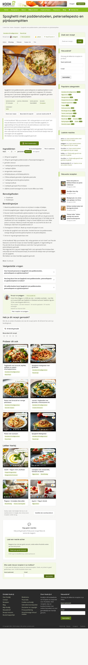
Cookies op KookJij (27, 602)
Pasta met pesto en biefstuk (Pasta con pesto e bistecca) (74, 183)
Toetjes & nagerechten (10, 472)
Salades (78, 121)
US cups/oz (36, 151)
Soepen (65, 105)
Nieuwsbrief (6, 610)
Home (6, 10)
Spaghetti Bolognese (39, 434)
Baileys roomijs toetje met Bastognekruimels (75, 207)
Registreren (80, 4)
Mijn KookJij (6, 607)
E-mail (26, 572)
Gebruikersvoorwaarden (30, 605)
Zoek (79, 41)
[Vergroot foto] (5, 82)
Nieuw (23, 10)
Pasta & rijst (23, 33)
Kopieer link (27, 42)
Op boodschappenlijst (35, 148)
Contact (5, 600)
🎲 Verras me (73, 10)
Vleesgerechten (67, 97)
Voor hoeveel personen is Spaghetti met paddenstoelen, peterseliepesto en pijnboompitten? (23, 272)
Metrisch (28, 151)
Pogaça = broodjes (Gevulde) (14, 501)
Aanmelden (49, 576)
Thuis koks (25, 600)
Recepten (14, 10)
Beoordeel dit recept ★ (26, 114)
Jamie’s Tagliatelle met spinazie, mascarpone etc (41, 401)
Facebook (82, 626)
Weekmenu (25, 597)
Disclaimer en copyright (29, 607)
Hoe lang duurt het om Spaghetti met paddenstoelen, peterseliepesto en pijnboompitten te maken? (28, 280)
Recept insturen (8, 612)
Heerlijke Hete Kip (72, 191)
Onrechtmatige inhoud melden (29, 613)
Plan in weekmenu (50, 148)
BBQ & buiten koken (68, 116)
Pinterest (19, 42)
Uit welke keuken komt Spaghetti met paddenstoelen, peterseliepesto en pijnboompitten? (22, 287)
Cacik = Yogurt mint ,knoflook (14, 470)
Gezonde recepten (9, 407)
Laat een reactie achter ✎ (43, 114)
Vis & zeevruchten (68, 108)
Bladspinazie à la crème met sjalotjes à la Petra (74, 199)
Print (35, 42)
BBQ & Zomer (33, 10)
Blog (64, 10)
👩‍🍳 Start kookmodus (29, 143)
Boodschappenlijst (9, 615)
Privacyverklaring (27, 610)
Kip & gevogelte (67, 121)
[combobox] (68, 41)
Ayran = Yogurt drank (39, 501)
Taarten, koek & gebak (19, 503)
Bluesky (68, 626)
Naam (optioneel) (8, 572)
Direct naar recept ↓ (11, 114)
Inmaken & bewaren (37, 407)
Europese (42, 103)
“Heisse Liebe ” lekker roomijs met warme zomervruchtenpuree (73, 216)
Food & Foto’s (45, 10)
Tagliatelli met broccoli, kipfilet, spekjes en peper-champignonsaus (15, 367)
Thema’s (56, 10)
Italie (7, 109)
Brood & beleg (44, 474)
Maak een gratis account (18, 550)
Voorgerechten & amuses (11, 475)
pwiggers (21, 295)
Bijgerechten (35, 474)
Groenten (77, 119)
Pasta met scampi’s (11, 434)
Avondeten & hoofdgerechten (10, 33)
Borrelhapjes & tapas (68, 110)
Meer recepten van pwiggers (20, 311)
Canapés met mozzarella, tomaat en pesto (41, 470)
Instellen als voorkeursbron (44, 513)
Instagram (75, 626)
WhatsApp (11, 42)
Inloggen (72, 4)
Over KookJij (6, 597)
